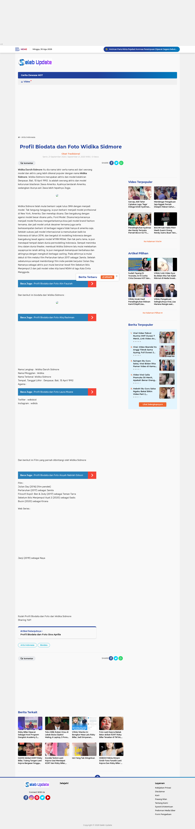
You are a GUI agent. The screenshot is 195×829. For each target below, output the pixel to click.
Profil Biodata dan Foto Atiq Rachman (54, 317)
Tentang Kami (161, 803)
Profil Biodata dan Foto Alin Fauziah (53, 283)
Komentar (28, 163)
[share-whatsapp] (121, 163)
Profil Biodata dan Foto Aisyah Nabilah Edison (58, 475)
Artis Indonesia (27, 645)
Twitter (44, 801)
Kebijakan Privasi (163, 788)
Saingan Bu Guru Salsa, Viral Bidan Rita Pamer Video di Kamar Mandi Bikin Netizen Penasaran (144, 364)
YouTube (49, 801)
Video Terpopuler (140, 182)
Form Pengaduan (163, 814)
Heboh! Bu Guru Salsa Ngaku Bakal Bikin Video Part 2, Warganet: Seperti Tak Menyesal (144, 391)
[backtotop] (97, 777)
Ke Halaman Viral (152, 241)
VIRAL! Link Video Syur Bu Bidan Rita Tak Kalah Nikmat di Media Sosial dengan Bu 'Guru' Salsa (165, 276)
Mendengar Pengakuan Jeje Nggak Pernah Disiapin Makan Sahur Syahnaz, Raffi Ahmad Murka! (165, 204)
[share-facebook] (111, 163)
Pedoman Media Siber (165, 810)
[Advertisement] (97, 21)
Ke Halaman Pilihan (152, 313)
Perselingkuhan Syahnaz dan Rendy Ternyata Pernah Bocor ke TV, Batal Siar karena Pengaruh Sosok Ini (139, 230)
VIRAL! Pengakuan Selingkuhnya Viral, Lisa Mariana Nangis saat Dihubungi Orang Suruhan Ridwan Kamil (165, 302)
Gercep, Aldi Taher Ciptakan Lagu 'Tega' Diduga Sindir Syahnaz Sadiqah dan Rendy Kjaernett (138, 204)
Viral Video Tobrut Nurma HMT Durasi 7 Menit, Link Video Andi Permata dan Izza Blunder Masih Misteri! (144, 336)
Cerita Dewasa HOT (32, 75)
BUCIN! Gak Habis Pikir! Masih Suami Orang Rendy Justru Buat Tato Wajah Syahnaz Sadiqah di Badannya (165, 230)
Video (27, 81)
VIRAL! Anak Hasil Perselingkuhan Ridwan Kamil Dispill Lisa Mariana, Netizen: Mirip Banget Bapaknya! (139, 302)
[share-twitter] (116, 163)
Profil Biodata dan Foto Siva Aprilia (40, 634)
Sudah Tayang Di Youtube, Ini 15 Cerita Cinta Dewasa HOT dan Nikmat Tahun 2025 (138, 276)
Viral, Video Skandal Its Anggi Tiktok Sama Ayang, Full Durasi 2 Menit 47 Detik (145, 350)
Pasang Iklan (161, 799)
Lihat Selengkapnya (152, 404)
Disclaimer (160, 791)
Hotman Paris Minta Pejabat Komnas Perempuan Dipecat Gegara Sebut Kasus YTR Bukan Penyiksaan (143, 49)
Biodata (43, 645)
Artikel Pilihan (138, 253)
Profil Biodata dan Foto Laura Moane (53, 392)
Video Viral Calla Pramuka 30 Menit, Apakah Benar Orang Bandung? (144, 377)
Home (24, 49)
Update (108, 277)
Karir (157, 795)
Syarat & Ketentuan (164, 807)
